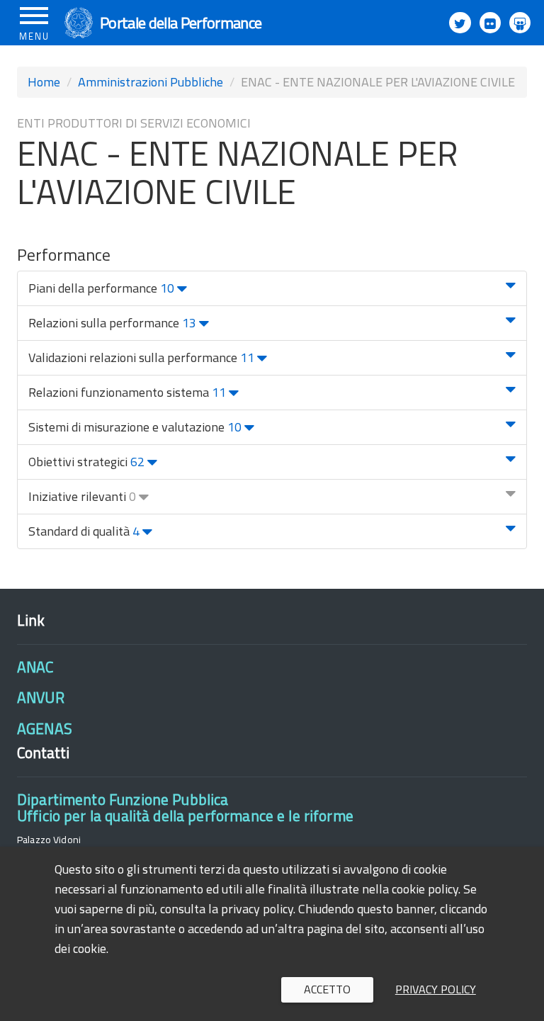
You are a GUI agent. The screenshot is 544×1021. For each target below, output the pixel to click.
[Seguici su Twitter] (460, 23)
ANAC (35, 666)
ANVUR (40, 697)
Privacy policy (435, 989)
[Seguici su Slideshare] (520, 23)
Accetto (327, 989)
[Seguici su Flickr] (490, 23)
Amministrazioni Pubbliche (150, 81)
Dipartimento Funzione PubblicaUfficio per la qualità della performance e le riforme (185, 807)
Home (44, 81)
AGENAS (44, 728)
